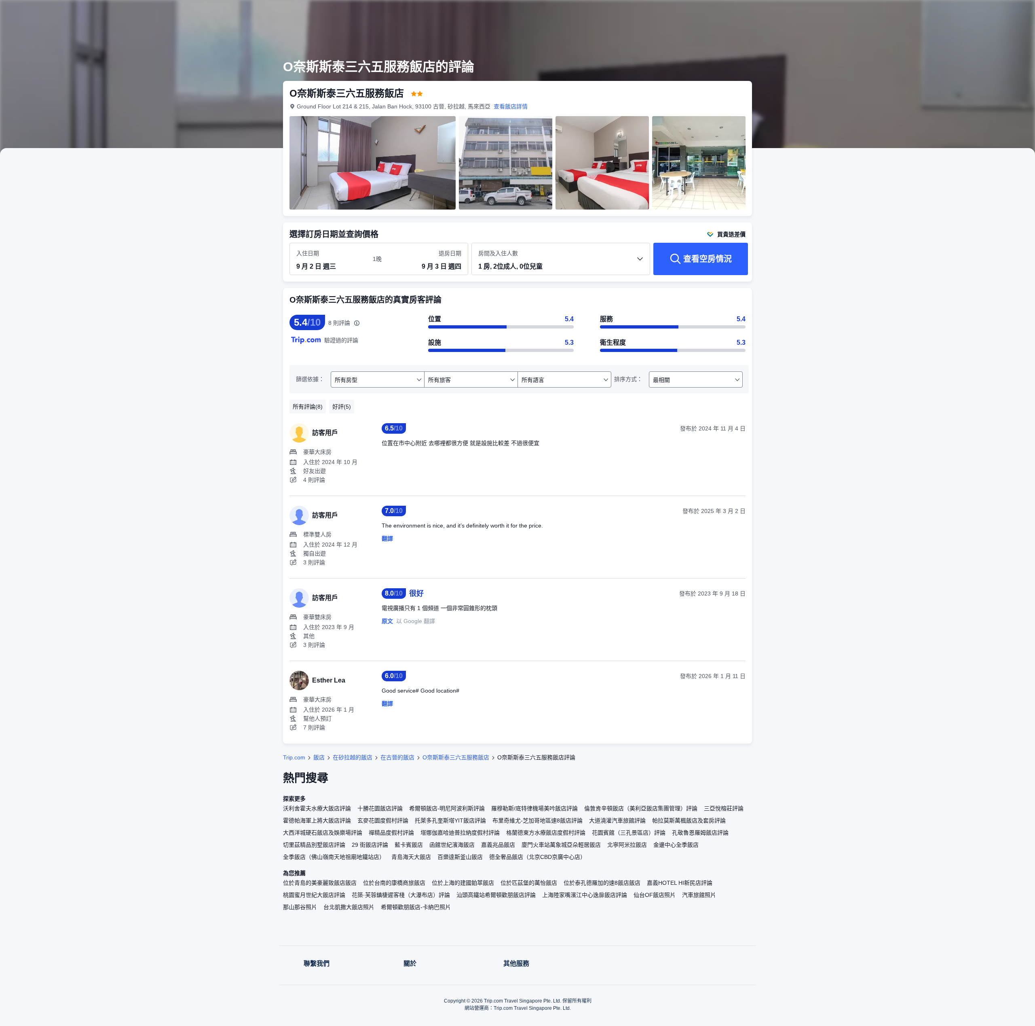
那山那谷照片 (300, 907)
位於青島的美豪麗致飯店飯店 (320, 883)
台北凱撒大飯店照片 (348, 907)
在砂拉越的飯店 (352, 757)
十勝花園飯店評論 (380, 808)
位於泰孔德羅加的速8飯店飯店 (602, 883)
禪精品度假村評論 (391, 832)
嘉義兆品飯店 (498, 845)
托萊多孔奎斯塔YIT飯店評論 (450, 820)
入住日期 (307, 253)
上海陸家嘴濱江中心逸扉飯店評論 (584, 895)
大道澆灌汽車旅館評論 (617, 820)
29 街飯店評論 (370, 845)
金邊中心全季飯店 (676, 845)
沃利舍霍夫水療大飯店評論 (317, 808)
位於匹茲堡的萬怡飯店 (529, 883)
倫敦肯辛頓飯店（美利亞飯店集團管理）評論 (640, 808)
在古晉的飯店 (397, 757)
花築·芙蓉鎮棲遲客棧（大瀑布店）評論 (401, 895)
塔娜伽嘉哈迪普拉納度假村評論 (460, 832)
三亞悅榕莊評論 (724, 808)
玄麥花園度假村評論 (382, 820)
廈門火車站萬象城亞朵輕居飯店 (561, 845)
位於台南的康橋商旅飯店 (394, 883)
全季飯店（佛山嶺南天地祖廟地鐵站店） (334, 857)
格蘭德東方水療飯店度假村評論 (545, 832)
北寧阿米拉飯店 (627, 845)
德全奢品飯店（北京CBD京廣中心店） (537, 857)
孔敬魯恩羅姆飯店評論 (700, 832)
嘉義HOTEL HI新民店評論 (679, 883)
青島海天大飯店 (411, 857)
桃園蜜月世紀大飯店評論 (314, 895)
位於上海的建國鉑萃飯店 (463, 883)
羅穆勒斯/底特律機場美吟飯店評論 (534, 808)
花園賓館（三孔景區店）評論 (628, 832)
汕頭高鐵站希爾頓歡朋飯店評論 (496, 895)
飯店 (319, 757)
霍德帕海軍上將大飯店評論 (317, 820)
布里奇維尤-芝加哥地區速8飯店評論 (537, 820)
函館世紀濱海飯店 (452, 845)
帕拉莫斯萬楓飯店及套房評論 (689, 820)
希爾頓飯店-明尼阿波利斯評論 (447, 808)
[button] (864, 13)
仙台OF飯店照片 (655, 895)
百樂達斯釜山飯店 (460, 857)
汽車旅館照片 (699, 895)
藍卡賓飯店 (409, 845)
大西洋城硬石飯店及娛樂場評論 (322, 832)
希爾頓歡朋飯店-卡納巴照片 (416, 907)
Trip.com (294, 757)
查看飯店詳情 (511, 106)
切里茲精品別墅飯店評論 (314, 845)
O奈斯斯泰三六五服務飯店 (455, 757)
